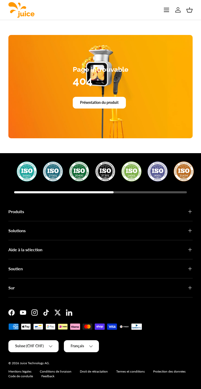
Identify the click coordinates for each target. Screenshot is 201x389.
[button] (189, 10)
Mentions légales (19, 371)
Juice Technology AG (34, 363)
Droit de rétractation (94, 371)
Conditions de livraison (55, 371)
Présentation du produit (99, 102)
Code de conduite (20, 376)
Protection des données (169, 371)
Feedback (47, 376)
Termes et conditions (130, 371)
